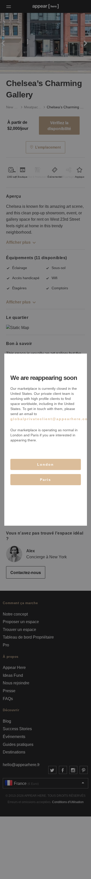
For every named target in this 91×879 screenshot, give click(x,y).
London (45, 464)
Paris (45, 480)
